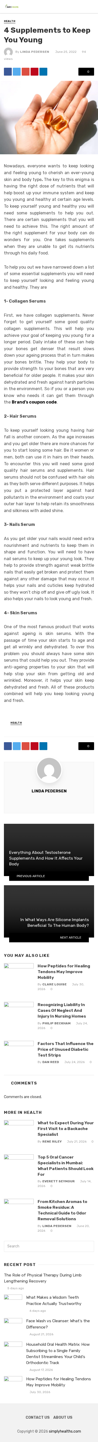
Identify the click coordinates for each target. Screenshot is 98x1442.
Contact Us (38, 1417)
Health (9, 21)
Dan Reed (50, 1062)
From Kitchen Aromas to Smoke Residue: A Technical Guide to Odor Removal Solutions (62, 1210)
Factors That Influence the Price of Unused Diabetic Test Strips (66, 1049)
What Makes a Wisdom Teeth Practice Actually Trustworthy (54, 1300)
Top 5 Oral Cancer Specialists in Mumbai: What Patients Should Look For (66, 1166)
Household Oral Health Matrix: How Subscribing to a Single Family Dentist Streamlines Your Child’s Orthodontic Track (58, 1353)
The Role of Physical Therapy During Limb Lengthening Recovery (43, 1278)
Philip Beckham (56, 1023)
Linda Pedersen (34, 52)
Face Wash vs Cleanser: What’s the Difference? (58, 1324)
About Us (62, 1417)
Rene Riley (52, 1141)
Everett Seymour (58, 1181)
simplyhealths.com (65, 1431)
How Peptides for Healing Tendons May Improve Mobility (64, 971)
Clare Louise (54, 984)
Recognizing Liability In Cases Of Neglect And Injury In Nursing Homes (62, 1010)
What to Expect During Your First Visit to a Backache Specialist (66, 1128)
